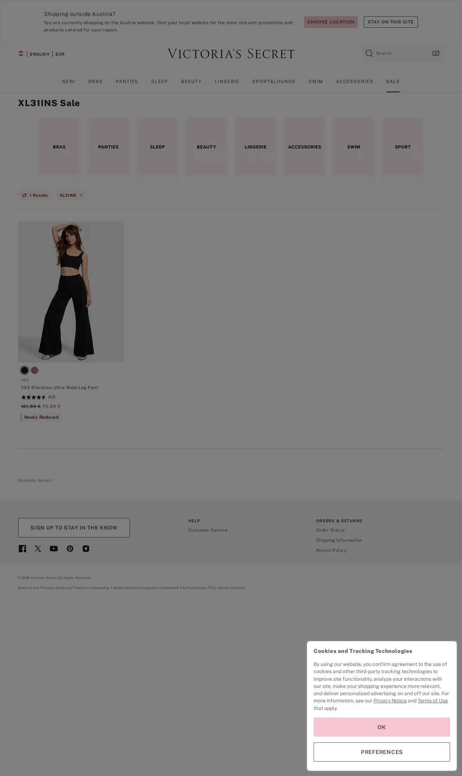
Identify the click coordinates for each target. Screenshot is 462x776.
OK (382, 727)
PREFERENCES (382, 752)
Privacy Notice (390, 700)
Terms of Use (433, 700)
